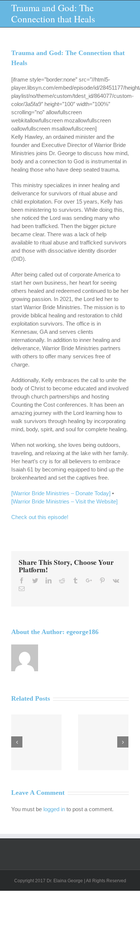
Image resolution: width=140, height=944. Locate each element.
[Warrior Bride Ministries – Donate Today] (61, 493)
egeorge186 (82, 632)
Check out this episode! (39, 517)
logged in (54, 809)
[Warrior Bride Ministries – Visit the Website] (64, 501)
